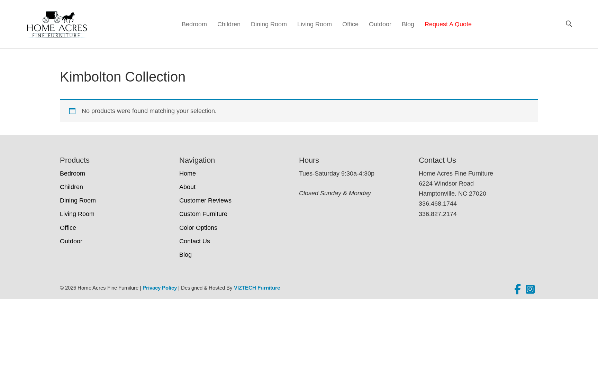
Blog (408, 24)
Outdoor (380, 24)
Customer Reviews (205, 200)
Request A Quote (448, 24)
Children (229, 24)
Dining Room (269, 24)
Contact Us (194, 241)
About (187, 186)
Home (187, 173)
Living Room (314, 24)
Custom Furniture (203, 213)
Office (350, 24)
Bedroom (194, 24)
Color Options (198, 227)
